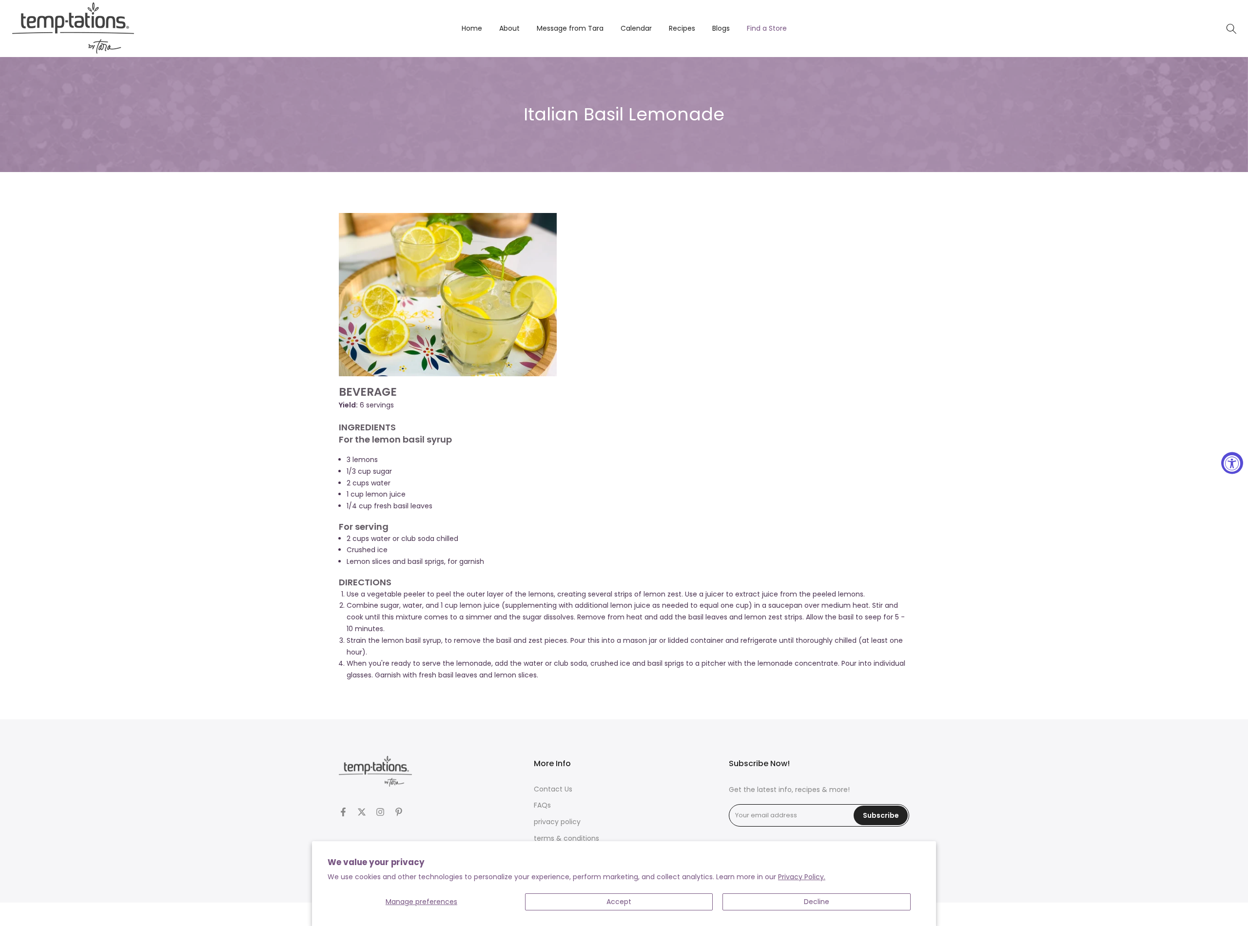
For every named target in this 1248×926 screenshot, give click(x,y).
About (509, 28)
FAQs (542, 805)
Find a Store (767, 28)
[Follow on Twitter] (361, 812)
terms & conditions (566, 838)
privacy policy (557, 822)
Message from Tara (570, 28)
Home (472, 28)
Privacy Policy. (801, 877)
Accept (618, 902)
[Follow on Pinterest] (398, 812)
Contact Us (553, 789)
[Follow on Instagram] (380, 812)
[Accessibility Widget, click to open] (1232, 463)
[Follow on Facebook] (343, 812)
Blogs (721, 28)
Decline (816, 902)
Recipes (682, 28)
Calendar (636, 28)
